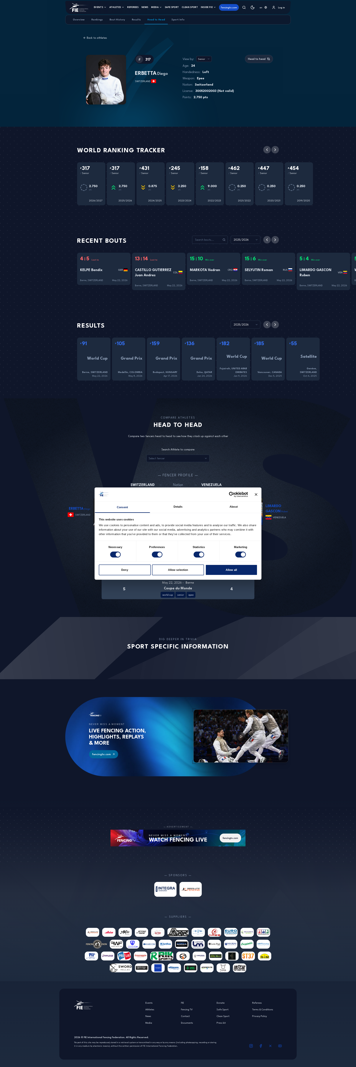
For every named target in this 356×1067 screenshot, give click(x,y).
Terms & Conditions (262, 1009)
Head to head (257, 59)
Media (155, 7)
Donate (221, 1003)
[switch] (157, 554)
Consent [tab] (122, 507)
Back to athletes (97, 38)
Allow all (231, 569)
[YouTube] (280, 1046)
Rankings (97, 19)
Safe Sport (172, 7)
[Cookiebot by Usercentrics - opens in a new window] (231, 494)
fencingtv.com (229, 7)
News (144, 7)
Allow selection (178, 569)
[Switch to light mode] (252, 7)
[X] (270, 1046)
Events (98, 7)
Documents (187, 1023)
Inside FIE (207, 7)
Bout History (117, 19)
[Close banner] (256, 494)
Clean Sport (190, 7)
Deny (124, 569)
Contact (185, 1016)
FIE (182, 1003)
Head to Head (156, 19)
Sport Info (178, 19)
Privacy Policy (259, 1016)
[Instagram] (251, 1046)
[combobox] (263, 7)
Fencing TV (187, 1009)
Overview (79, 19)
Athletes (115, 7)
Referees (133, 7)
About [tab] (234, 506)
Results (136, 19)
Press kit (221, 1023)
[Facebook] (261, 1046)
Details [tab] (178, 506)
